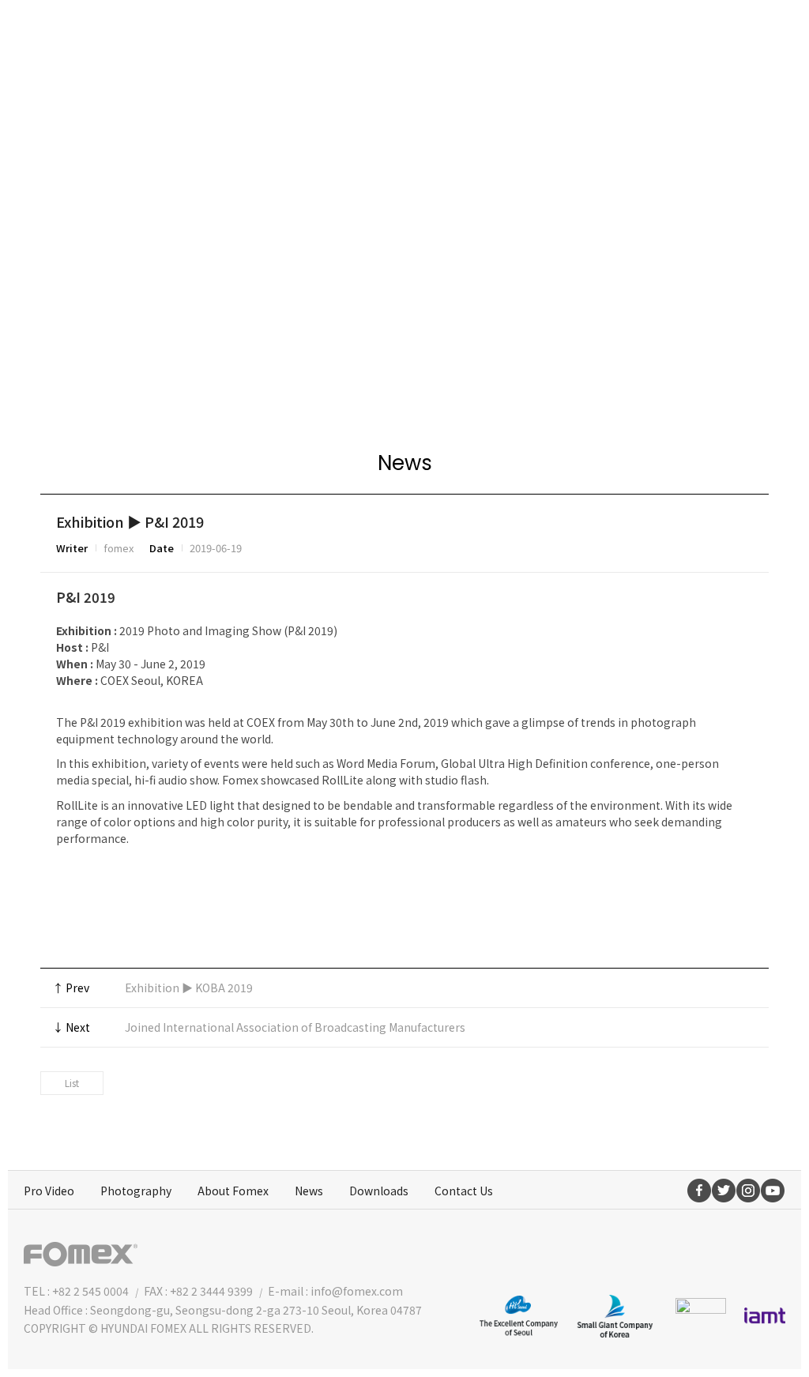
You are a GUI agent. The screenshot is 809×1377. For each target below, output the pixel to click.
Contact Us (464, 1190)
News (309, 1190)
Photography (135, 1190)
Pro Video (49, 1190)
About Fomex (233, 1190)
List (72, 1082)
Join (689, 35)
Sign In (752, 35)
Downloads (378, 1190)
